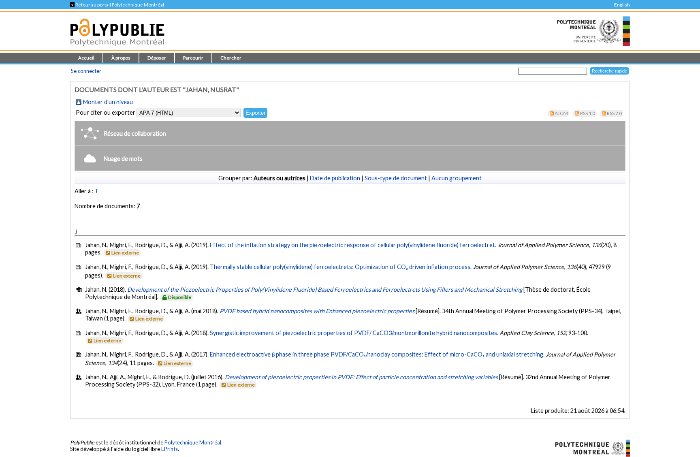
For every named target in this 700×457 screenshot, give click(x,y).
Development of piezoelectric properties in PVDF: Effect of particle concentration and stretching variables (361, 377)
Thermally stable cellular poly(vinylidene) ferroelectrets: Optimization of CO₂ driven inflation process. (341, 266)
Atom (561, 113)
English (622, 4)
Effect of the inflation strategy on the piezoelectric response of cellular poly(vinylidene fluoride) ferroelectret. (353, 244)
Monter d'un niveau (108, 101)
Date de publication (335, 178)
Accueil (86, 57)
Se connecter (86, 71)
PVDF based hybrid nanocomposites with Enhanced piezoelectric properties (317, 311)
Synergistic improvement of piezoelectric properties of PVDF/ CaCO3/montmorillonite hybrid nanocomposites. (354, 332)
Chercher (230, 57)
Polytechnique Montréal (192, 442)
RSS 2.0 (614, 113)
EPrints (169, 449)
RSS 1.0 (587, 113)
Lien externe (125, 253)
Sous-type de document (396, 178)
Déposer (156, 57)
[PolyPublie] (117, 48)
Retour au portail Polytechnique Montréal (117, 4)
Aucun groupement (456, 178)
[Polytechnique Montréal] (589, 447)
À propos (120, 57)
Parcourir (193, 57)
